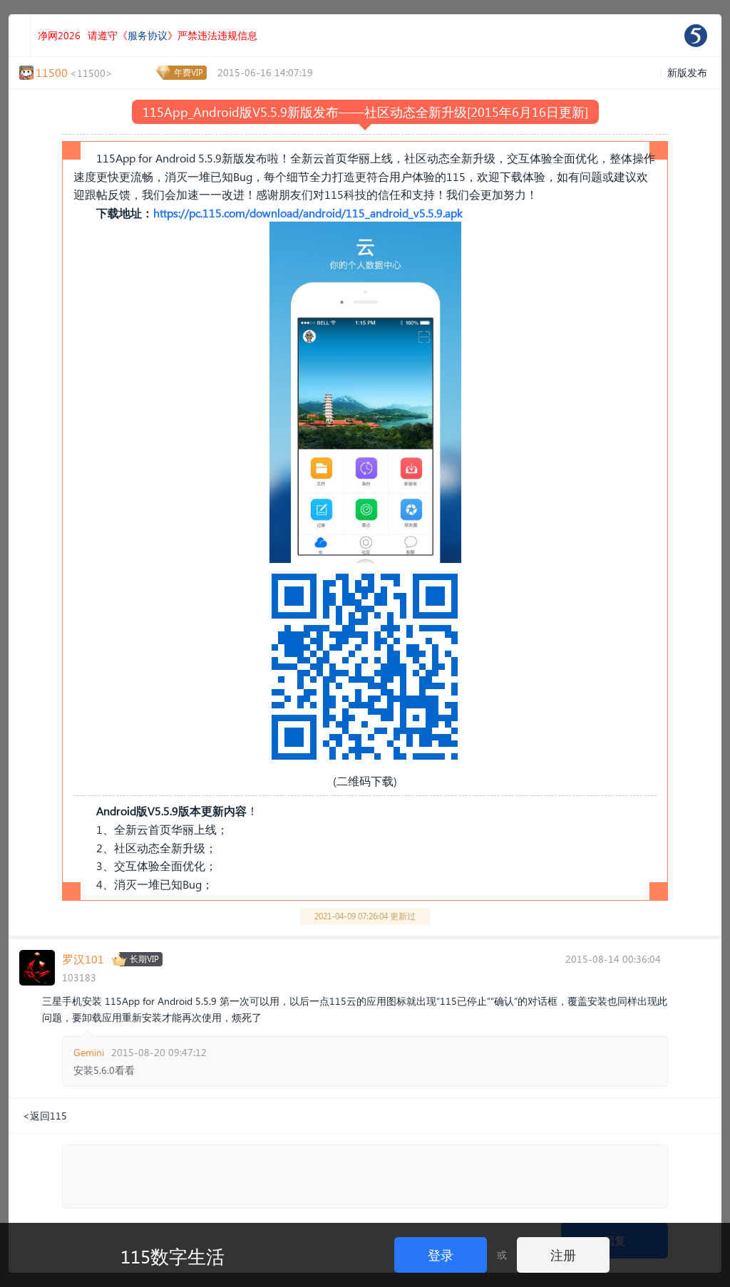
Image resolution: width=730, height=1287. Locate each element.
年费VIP (188, 72)
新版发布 (687, 72)
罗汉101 (83, 958)
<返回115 (45, 1115)
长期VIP (144, 958)
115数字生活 (172, 1255)
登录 (440, 1254)
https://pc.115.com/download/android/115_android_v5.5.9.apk (308, 212)
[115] (695, 35)
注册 (563, 1254)
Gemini (88, 1052)
